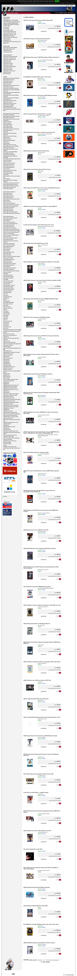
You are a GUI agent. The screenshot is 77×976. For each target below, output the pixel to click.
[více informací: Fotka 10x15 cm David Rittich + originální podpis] (30, 800)
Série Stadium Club (7, 326)
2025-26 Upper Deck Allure (8, 86)
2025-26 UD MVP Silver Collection (9, 107)
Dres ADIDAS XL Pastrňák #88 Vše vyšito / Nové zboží (37, 76)
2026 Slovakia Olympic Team (9, 49)
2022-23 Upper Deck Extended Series (10, 206)
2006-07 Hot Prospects (7, 355)
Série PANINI (5, 279)
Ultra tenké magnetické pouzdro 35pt (32, 849)
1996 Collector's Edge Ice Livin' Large (10, 389)
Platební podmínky (7, 442)
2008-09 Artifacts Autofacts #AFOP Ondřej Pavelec (36, 150)
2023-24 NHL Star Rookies (8, 153)
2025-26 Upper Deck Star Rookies (9, 100)
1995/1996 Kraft (6, 409)
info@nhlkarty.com (44, 970)
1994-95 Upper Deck (7, 50)
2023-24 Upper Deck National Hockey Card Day (11, 449)
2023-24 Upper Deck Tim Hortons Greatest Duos (11, 177)
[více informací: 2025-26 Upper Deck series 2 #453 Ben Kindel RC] (30, 537)
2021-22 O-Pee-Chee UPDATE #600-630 (10, 235)
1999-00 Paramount (7, 72)
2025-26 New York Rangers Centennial (10, 88)
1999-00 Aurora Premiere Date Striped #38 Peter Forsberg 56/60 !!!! (40, 206)
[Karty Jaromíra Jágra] (68, 83)
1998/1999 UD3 (6, 383)
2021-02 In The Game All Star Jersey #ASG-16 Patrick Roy (38, 20)
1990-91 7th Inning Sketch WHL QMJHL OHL (12, 343)
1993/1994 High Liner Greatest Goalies (10, 416)
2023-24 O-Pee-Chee (7, 161)
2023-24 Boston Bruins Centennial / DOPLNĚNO (10, 157)
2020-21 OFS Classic (7, 247)
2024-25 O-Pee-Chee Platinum (9, 140)
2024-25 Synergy (6, 143)
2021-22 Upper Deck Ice (7, 219)
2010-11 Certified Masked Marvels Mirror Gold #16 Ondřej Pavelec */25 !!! (41, 717)
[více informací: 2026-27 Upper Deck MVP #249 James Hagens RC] (30, 706)
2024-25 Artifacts (6, 137)
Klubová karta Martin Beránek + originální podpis (36, 452)
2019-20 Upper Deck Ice (7, 262)
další (44, 961)
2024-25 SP (5, 134)
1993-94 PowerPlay (7, 346)
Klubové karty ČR (6, 38)
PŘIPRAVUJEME (6, 46)
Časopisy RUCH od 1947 (8, 30)
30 (55, 960)
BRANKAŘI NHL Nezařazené (9, 35)
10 (52, 960)
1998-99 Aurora (6, 390)
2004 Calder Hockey (7, 365)
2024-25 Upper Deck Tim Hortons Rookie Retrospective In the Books (11, 117)
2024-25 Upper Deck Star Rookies (9, 133)
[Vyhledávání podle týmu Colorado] (69, 91)
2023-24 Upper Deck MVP (8, 188)
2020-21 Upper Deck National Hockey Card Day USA (11, 332)
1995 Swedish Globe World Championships (11, 399)
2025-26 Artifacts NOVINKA (8, 104)
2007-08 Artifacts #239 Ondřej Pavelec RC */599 (35, 905)
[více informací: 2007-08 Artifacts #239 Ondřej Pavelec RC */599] (30, 913)
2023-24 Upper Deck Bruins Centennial (10, 185)
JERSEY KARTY (6, 18)
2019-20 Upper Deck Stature (8, 259)
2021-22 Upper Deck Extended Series (10, 223)
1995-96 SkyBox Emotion (8, 403)
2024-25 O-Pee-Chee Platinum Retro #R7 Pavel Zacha (37, 169)
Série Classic (5, 316)
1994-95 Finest (6, 336)
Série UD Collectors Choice (8, 289)
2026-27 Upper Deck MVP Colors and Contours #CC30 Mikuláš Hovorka (41, 187)
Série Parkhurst (6, 312)
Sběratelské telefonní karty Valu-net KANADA (12, 329)
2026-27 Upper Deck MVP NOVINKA (10, 47)
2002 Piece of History (7, 369)
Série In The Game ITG (7, 321)
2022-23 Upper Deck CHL (8, 197)
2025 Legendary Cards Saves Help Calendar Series (11, 110)
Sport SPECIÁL (6, 28)
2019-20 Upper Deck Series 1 (8, 269)
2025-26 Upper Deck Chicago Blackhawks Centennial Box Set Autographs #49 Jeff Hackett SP (39, 491)
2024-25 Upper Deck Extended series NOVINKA (10, 150)
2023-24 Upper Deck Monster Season (10, 184)
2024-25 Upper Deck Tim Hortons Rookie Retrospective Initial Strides (11, 114)
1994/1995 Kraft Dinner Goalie (9, 400)
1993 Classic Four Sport (8, 345)
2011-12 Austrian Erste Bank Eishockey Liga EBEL (12, 349)
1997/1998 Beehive (7, 363)
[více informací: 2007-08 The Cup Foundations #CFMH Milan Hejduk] (30, 324)
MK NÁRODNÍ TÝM (7, 40)
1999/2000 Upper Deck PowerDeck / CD (10, 385)
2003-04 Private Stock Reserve (9, 366)
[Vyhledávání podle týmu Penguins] (69, 99)
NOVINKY (5, 76)
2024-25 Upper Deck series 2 (8, 147)
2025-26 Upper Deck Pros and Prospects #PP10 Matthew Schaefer (40, 95)
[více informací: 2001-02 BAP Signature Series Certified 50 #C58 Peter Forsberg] (30, 556)
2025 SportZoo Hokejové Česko (9, 57)
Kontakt (4, 445)
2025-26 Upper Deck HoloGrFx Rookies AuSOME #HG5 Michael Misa (40, 298)
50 (58, 960)
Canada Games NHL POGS (8, 380)
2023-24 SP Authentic (7, 160)
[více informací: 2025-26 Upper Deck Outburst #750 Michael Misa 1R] (30, 631)
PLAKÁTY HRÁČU (6, 25)
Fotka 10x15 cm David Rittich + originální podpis (35, 792)
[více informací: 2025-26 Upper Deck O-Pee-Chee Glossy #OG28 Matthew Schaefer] (30, 743)
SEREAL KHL (6, 43)
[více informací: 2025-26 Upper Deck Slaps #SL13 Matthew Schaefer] (30, 894)
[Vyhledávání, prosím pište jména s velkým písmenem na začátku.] (68, 28)
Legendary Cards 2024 (7, 51)
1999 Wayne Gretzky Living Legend (10, 386)
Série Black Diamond (7, 292)
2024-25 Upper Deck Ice (7, 124)
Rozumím (57, 1)
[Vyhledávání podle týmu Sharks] (69, 132)
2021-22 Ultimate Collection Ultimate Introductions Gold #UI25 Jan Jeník (42, 605)
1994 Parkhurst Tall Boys (8, 65)
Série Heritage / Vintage (7, 303)
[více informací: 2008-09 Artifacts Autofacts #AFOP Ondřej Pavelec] (30, 158)
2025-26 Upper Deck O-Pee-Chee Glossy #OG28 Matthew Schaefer (40, 735)
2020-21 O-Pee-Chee (7, 255)
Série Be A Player (6, 313)
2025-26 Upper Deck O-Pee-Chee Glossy (11, 85)
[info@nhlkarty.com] (68, 6)
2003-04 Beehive (6, 362)
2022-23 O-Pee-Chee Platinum (9, 203)
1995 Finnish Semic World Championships (11, 413)
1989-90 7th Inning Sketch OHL (9, 342)
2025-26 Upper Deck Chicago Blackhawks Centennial (11, 90)
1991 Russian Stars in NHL (8, 436)
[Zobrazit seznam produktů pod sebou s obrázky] (27, 960)
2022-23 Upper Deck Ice (7, 194)
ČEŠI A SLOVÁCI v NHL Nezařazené (10, 37)
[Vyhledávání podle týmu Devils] (69, 116)
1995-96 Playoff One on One (8, 398)
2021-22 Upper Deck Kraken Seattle (10, 217)
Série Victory (5, 295)
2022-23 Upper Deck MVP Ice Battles (10, 211)
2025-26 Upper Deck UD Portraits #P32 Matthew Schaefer (37, 374)
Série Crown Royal (7, 306)
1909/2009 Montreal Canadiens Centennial (11, 352)
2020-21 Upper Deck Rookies (9, 243)
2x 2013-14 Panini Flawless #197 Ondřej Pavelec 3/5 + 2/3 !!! (38, 224)
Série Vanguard (6, 322)
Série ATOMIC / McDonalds (8, 302)
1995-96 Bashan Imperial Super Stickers (11, 402)
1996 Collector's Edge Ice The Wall (10, 395)
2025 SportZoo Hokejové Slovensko (10, 56)
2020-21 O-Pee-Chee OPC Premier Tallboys (11, 256)
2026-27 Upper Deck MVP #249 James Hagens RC (36, 698)
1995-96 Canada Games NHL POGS (10, 412)
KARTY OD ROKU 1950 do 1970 (9, 31)
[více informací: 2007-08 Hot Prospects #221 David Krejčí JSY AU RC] (30, 46)
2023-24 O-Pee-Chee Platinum (9, 163)
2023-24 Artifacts (6, 168)
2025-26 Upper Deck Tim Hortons (9, 103)
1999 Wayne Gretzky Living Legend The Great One (11, 339)
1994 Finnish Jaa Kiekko (8, 63)
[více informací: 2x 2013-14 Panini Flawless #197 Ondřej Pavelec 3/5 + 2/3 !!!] (30, 232)
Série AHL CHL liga (7, 272)
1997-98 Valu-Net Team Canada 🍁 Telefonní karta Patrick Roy (39, 132)
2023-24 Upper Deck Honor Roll (9, 187)
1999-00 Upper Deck (7, 62)
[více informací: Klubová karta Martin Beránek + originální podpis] (30, 460)
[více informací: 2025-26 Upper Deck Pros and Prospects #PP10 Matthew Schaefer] (30, 103)
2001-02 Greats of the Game (8, 333)
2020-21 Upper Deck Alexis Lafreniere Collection (10, 241)
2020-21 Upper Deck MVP (8, 257)
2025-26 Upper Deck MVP (8, 106)
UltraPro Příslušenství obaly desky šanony (11, 21)
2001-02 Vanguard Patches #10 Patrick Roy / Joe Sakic (37, 114)
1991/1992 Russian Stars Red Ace (9, 440)
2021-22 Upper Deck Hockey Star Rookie (11, 229)
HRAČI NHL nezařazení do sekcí (9, 34)
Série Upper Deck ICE (7, 296)
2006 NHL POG (6, 356)
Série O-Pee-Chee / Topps (8, 280)
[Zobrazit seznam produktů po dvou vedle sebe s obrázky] (26, 960)
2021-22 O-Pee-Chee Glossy (8, 233)
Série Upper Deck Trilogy (8, 286)
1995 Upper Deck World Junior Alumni (10, 406)
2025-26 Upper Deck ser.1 (8, 81)
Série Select (5, 318)
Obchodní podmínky (7, 443)
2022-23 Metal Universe (7, 193)
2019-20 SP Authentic (7, 260)
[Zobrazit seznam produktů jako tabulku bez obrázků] (24, 960)
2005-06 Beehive (6, 360)
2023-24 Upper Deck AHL (8, 173)
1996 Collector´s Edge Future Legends (10, 393)
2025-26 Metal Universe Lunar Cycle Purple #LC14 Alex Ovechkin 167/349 (42, 280)
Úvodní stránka (26, 15)
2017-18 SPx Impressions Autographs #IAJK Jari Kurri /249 (38, 774)
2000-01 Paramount (7, 73)
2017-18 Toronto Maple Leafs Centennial (11, 270)
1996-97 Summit (6, 340)
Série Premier (5, 311)
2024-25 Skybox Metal (7, 126)
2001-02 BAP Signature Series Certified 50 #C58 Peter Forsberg (39, 548)
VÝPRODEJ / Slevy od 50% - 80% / (10, 446)
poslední (48, 961)
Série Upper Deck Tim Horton (9, 285)
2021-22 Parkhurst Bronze (8, 216)
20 (54, 960)
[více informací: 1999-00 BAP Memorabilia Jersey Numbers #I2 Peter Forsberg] (30, 950)
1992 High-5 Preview (7, 423)
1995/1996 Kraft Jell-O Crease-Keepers (10, 405)
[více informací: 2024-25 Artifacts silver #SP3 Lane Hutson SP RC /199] (30, 687)
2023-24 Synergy (6, 178)
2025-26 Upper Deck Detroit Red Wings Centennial (11, 96)
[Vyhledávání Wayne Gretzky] (68, 73)
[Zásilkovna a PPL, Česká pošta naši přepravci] (10, 482)
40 (56, 960)
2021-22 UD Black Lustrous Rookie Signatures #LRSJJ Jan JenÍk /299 (41, 261)
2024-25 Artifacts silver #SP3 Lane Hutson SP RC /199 (37, 680)
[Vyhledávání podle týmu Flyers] (69, 157)
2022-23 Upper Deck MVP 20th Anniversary (11, 213)
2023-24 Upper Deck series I (8, 164)
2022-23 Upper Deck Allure (8, 196)
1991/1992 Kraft (6, 428)
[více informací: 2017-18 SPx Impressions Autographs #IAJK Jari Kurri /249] (30, 781)
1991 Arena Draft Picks (7, 439)
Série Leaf (5, 319)
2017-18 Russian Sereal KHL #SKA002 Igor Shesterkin (37, 586)
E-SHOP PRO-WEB (70, 974)
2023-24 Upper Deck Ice (7, 171)
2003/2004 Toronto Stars (8, 368)
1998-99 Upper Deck (7, 60)
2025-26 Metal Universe (7, 82)
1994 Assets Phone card (8, 418)
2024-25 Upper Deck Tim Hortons (9, 144)
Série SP (5, 299)
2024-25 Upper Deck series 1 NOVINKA (10, 146)
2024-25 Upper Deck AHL (8, 127)
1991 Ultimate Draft (7, 429)
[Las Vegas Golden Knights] (69, 107)
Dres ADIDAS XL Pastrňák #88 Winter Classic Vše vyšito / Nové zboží (40, 924)
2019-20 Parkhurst (6, 266)
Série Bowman (6, 298)
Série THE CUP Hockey (7, 282)
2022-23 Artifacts (6, 200)
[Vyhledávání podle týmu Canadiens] (69, 149)
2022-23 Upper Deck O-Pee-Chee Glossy (11, 204)
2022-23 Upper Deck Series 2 (8, 207)
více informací (43, 31)
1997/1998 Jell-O (6, 392)
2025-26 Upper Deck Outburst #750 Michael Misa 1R (36, 623)
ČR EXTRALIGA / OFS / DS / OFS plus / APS (11, 41)
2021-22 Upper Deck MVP (8, 239)
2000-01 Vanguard (6, 376)
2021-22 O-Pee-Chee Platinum (9, 222)
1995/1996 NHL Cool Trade (8, 408)
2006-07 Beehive (6, 359)
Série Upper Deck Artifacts (8, 288)
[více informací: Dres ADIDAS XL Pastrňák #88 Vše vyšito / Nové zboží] (30, 84)
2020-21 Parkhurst (6, 249)
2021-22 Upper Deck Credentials (9, 66)
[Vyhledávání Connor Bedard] (68, 63)
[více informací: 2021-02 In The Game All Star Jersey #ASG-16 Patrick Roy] (30, 27)
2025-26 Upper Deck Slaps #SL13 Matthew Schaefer (36, 887)
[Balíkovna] (10, 494)
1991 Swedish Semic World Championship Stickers (11, 433)
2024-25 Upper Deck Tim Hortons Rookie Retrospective (11, 120)
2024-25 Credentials (7, 123)
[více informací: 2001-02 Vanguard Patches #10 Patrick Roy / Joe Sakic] (30, 121)
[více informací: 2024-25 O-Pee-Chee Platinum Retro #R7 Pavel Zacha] (30, 177)
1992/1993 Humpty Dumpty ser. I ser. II (10, 422)
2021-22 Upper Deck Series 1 (8, 226)
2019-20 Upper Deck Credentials (9, 263)
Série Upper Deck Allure (8, 275)
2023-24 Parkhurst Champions (9, 154)
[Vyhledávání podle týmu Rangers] (69, 124)
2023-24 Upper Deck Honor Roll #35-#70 (11, 182)
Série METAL (5, 273)
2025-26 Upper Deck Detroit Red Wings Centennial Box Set (11, 98)
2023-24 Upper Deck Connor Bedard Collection (10, 181)
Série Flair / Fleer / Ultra (7, 308)
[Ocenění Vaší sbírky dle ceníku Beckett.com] (68, 35)
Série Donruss (6, 325)
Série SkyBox (5, 315)
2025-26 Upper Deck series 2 (8, 79)
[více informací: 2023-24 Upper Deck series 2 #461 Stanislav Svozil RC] (30, 838)
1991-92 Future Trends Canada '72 (10, 335)
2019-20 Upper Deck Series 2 (8, 265)
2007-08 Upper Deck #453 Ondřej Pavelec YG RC (35, 243)
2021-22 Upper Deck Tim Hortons (9, 227)
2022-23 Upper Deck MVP (8, 210)
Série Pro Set (5, 328)
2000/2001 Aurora (6, 375)
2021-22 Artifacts (6, 220)
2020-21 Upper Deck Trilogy (8, 252)
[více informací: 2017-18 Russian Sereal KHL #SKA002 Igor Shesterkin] (30, 594)
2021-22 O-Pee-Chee (7, 236)
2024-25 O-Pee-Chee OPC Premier (10, 136)
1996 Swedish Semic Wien (8, 396)
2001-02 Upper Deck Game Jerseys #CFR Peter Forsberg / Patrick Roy (41, 335)
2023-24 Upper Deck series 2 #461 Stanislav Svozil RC (37, 830)
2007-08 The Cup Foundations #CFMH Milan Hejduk (36, 317)
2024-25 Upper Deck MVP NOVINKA (10, 151)
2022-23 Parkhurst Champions (9, 191)
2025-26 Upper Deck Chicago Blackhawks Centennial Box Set (11, 93)
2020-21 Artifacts (6, 250)
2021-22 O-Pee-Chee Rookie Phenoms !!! (11, 232)
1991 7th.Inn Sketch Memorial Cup (10, 435)
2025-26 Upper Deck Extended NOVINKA (11, 78)
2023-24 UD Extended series (8, 167)
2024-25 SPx (5, 131)
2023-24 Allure (6, 174)
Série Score (5, 293)
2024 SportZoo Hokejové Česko (9, 59)
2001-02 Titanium (6, 373)
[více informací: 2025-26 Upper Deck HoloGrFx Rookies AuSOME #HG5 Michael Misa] (30, 306)
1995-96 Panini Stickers (7, 69)
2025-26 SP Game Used (7, 102)
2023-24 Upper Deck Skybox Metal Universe (11, 158)
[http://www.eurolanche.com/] (7, 515)
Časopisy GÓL (6, 27)
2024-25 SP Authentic (7, 121)
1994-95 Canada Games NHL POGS (10, 415)
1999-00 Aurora (6, 382)
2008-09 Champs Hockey (8, 353)
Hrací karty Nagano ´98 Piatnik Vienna (10, 379)
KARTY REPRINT (6, 17)
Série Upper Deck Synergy (8, 276)
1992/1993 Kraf (6, 425)
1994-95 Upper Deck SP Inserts (9, 70)
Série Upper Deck (6, 283)
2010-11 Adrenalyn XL (7, 350)
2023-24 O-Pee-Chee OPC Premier (10, 170)
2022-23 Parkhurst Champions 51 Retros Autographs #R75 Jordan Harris (41, 661)
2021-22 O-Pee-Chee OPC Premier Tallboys (11, 230)
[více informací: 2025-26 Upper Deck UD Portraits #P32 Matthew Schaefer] (30, 381)
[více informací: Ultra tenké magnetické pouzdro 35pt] (30, 856)
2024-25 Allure (6, 141)
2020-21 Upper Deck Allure (8, 246)
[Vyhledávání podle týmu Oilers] (69, 141)
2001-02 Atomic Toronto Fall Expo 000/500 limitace (11, 371)
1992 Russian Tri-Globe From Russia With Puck (11, 420)
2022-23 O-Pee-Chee (7, 201)
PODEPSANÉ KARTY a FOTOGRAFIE (10, 20)
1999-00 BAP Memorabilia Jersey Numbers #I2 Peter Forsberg (39, 942)
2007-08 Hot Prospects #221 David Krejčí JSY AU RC (36, 38)
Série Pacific (5, 305)
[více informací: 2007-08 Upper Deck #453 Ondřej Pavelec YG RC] (30, 251)
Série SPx (5, 309)
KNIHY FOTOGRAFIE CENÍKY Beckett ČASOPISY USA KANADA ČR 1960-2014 (11, 24)
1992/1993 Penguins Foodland (9, 426)
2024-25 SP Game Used (7, 130)
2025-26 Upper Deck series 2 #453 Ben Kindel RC (35, 530)
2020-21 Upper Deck (7, 253)
